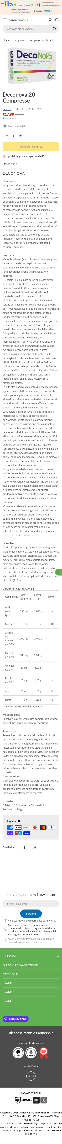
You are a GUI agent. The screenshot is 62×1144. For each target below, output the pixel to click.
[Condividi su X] (35, 847)
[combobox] (31, 29)
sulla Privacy (49, 920)
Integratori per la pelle (42, 40)
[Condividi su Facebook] (24, 847)
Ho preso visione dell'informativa (32, 920)
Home (6, 40)
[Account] (50, 20)
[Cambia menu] (5, 20)
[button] (58, 572)
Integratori (19, 40)
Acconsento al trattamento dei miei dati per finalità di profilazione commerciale (31, 940)
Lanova (7, 108)
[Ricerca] (54, 29)
